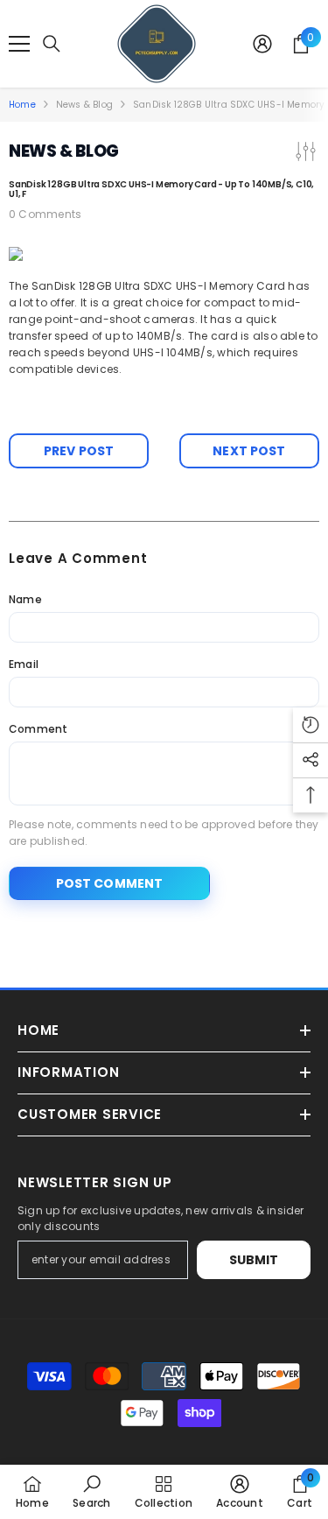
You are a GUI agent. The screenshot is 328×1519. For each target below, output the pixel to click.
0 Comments (45, 214)
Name (25, 599)
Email (23, 664)
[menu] (19, 43)
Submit (254, 1260)
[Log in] (262, 43)
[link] (91, 1491)
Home (22, 104)
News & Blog (84, 104)
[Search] (51, 43)
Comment (38, 728)
